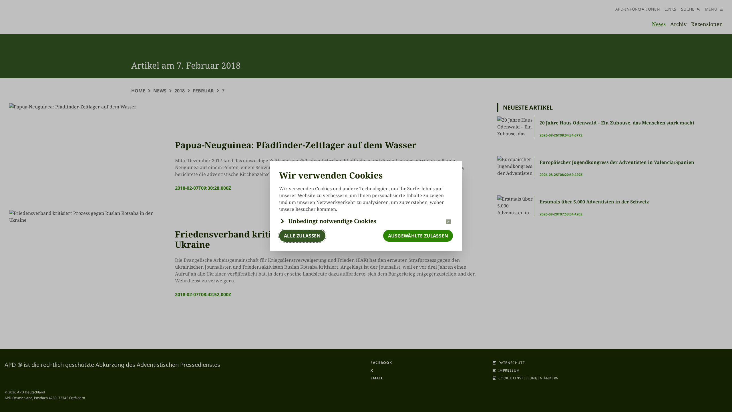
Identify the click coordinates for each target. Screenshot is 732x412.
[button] (366, 221)
